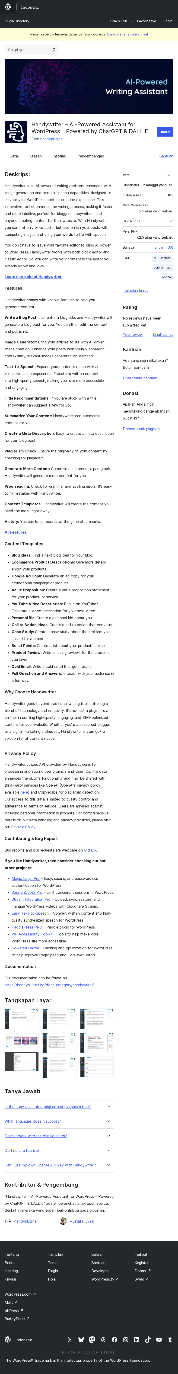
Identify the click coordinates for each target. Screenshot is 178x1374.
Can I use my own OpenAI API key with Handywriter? (50, 1165)
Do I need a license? (22, 1150)
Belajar (97, 1254)
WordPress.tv (105, 1279)
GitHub (90, 850)
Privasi (10, 1279)
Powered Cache (25, 948)
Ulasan (36, 156)
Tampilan (55, 1254)
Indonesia (24, 1340)
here (24, 792)
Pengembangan (90, 156)
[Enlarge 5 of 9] (70, 1039)
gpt (169, 267)
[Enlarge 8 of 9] (108, 1039)
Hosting (11, 1270)
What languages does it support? (33, 1121)
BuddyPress (17, 1318)
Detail (14, 156)
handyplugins (51, 139)
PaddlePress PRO (27, 927)
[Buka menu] (170, 7)
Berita (10, 1262)
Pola (52, 1279)
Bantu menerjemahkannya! (127, 34)
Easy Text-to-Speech (30, 913)
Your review (133, 334)
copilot (158, 267)
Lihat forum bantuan (140, 378)
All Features (16, 532)
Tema (52, 1262)
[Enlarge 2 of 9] (32, 1039)
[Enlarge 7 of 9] (108, 1014)
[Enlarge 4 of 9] (70, 1014)
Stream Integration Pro (31, 899)
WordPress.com (20, 1294)
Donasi (143, 1270)
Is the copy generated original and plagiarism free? (48, 1107)
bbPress (14, 1310)
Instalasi (60, 156)
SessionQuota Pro (27, 892)
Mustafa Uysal (81, 1221)
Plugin (53, 1270)
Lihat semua (163, 334)
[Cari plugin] (53, 49)
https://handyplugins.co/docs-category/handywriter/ (49, 985)
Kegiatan (142, 1262)
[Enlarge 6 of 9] (70, 1063)
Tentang (12, 1254)
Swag (142, 1279)
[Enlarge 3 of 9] (32, 1058)
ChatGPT (166, 258)
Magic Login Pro (26, 878)
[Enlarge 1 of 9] (32, 1014)
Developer (100, 1270)
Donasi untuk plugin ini (141, 428)
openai (167, 277)
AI (154, 258)
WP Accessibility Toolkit (32, 934)
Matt (11, 1302)
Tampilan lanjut (135, 290)
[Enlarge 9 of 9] (108, 1062)
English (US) (164, 247)
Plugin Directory (17, 21)
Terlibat (141, 1254)
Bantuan (166, 156)
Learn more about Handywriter (33, 276)
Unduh (165, 132)
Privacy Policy (23, 827)
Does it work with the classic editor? (36, 1136)
